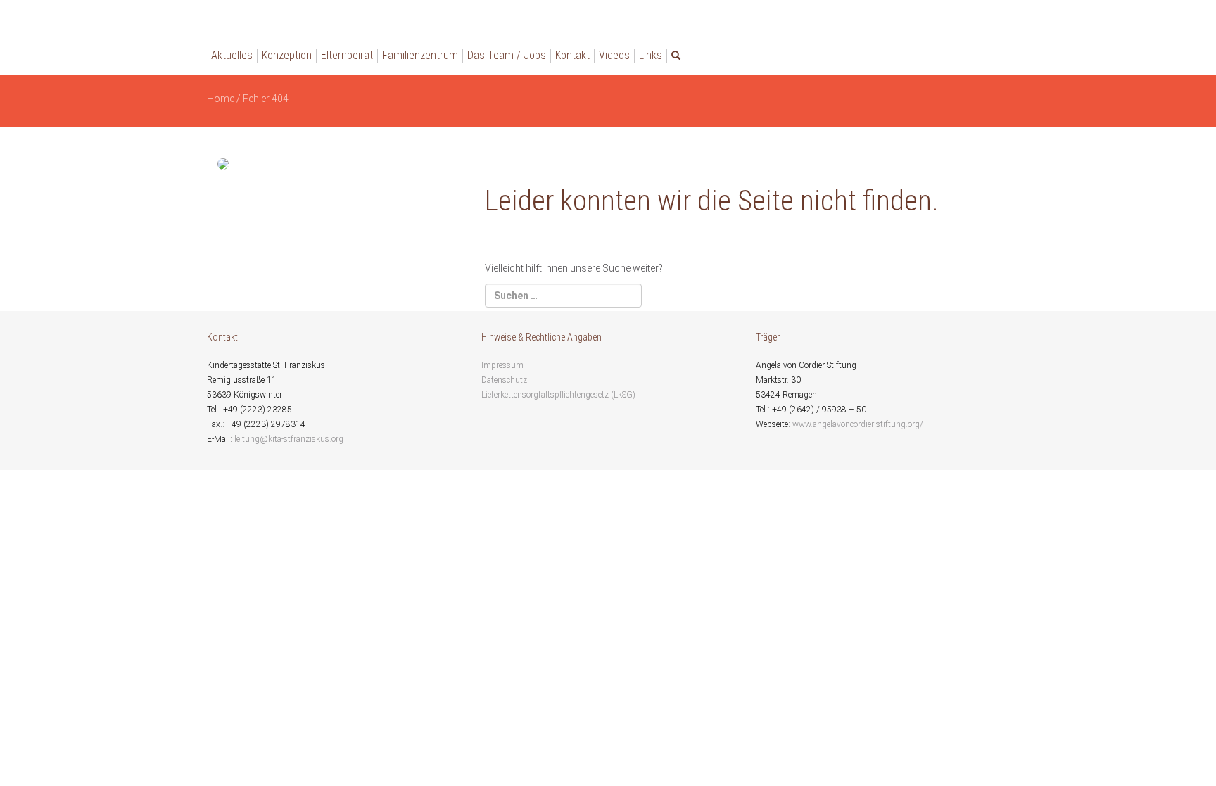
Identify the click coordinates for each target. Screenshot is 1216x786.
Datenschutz (504, 380)
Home (220, 98)
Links (650, 55)
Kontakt (572, 55)
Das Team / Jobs (506, 55)
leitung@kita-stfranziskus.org (288, 439)
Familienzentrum (420, 55)
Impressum (502, 365)
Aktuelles (232, 55)
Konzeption (287, 55)
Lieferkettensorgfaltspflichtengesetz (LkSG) (558, 395)
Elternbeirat (347, 55)
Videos (614, 55)
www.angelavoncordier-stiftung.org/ (857, 424)
